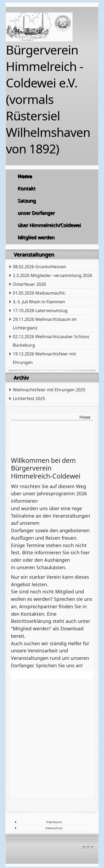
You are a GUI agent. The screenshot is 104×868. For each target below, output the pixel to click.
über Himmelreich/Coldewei (49, 225)
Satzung (27, 201)
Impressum (54, 822)
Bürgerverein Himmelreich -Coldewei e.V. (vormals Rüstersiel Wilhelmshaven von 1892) (48, 99)
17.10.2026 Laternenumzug (40, 310)
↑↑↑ (88, 846)
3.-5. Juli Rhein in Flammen (39, 302)
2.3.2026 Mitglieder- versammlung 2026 (52, 275)
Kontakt (27, 188)
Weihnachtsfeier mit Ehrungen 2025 (49, 390)
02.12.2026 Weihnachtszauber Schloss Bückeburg (51, 341)
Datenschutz (53, 828)
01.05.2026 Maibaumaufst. (39, 293)
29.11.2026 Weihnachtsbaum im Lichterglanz (45, 323)
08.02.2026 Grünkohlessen (39, 267)
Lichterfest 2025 (29, 398)
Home (25, 176)
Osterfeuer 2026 (29, 284)
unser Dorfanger (36, 213)
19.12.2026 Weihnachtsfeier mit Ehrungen (44, 358)
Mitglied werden (36, 237)
